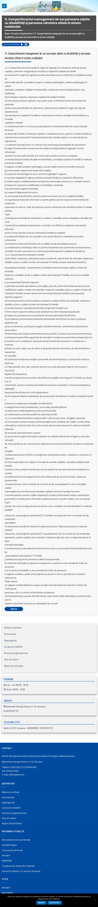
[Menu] (4, 6)
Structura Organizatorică (16, 653)
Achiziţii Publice (9, 845)
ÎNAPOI (14, 609)
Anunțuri (6, 855)
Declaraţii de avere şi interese (16, 839)
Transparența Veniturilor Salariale (18, 865)
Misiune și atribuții (12, 627)
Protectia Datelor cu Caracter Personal (21, 871)
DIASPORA (7, 860)
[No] (95, 901)
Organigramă (10, 640)
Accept (41, 903)
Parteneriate (10, 634)
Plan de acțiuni (11, 659)
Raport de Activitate (13, 666)
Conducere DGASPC (13, 647)
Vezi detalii (55, 903)
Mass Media (7, 892)
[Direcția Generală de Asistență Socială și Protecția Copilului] (49, 6)
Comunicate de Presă (12, 850)
